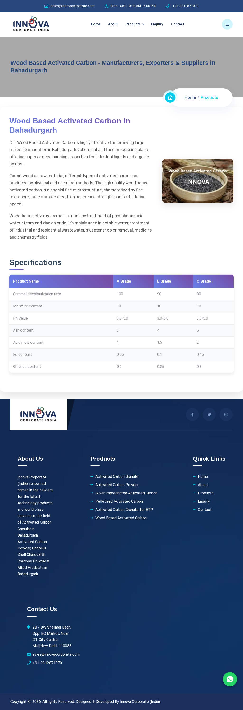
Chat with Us (230, 679)
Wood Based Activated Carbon (121, 518)
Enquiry (157, 24)
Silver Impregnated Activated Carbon (126, 493)
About (113, 24)
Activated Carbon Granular (117, 476)
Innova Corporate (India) (140, 701)
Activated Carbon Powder (117, 485)
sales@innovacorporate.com (73, 6)
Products (133, 24)
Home (95, 24)
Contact (177, 24)
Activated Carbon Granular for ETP (124, 510)
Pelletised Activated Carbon (119, 501)
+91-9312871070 (47, 663)
